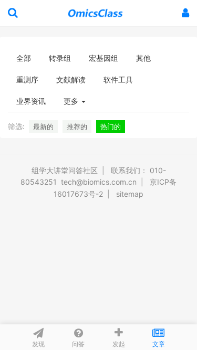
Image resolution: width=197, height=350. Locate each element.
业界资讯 (31, 101)
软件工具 (118, 79)
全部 (23, 58)
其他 (143, 58)
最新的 (43, 126)
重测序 (27, 79)
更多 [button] (72, 101)
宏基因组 (103, 58)
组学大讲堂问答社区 (65, 170)
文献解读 (71, 79)
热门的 (110, 126)
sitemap (129, 193)
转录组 (60, 58)
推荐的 (77, 126)
